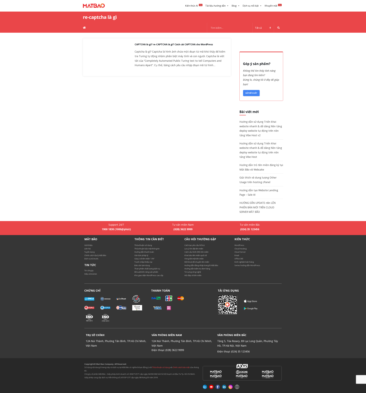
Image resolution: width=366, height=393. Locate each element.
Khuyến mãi (273, 5)
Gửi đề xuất (251, 93)
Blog (234, 5)
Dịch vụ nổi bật (251, 5)
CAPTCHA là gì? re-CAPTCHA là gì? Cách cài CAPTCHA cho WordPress (174, 44)
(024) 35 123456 (249, 229)
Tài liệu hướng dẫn (215, 5)
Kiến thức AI (193, 5)
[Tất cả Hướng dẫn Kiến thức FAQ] (245, 28)
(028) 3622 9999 (182, 229)
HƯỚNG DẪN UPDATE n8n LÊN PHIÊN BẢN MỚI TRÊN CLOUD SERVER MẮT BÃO (257, 207)
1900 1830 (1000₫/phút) (116, 229)
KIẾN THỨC (242, 239)
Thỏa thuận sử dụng (161, 367)
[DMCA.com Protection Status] (92, 299)
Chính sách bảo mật (181, 367)
